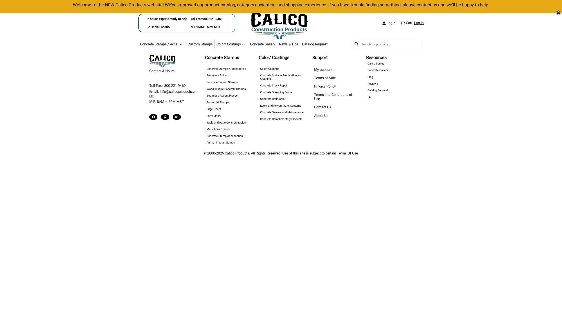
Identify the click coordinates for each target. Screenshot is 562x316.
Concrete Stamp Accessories (225, 136)
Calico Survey (375, 63)
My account (323, 70)
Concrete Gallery (262, 44)
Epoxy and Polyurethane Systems (280, 105)
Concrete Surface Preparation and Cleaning (281, 77)
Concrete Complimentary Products (281, 119)
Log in (419, 23)
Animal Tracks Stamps (221, 142)
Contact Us (322, 107)
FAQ (370, 97)
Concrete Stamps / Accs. (159, 44)
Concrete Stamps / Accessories (226, 68)
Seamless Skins (217, 75)
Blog (370, 77)
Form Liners (214, 115)
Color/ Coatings (228, 44)
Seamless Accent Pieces (222, 95)
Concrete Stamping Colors (276, 92)
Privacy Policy (325, 86)
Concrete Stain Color (272, 99)
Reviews (372, 83)
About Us (321, 116)
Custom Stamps (200, 44)
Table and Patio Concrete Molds (226, 122)
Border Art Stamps (218, 102)
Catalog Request (315, 44)
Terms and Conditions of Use (333, 97)
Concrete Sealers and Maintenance (282, 112)
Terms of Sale (325, 78)
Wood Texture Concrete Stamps (226, 89)
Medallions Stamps (219, 129)
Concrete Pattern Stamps (222, 82)
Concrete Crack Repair (274, 85)
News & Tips (288, 44)
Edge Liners (214, 109)
